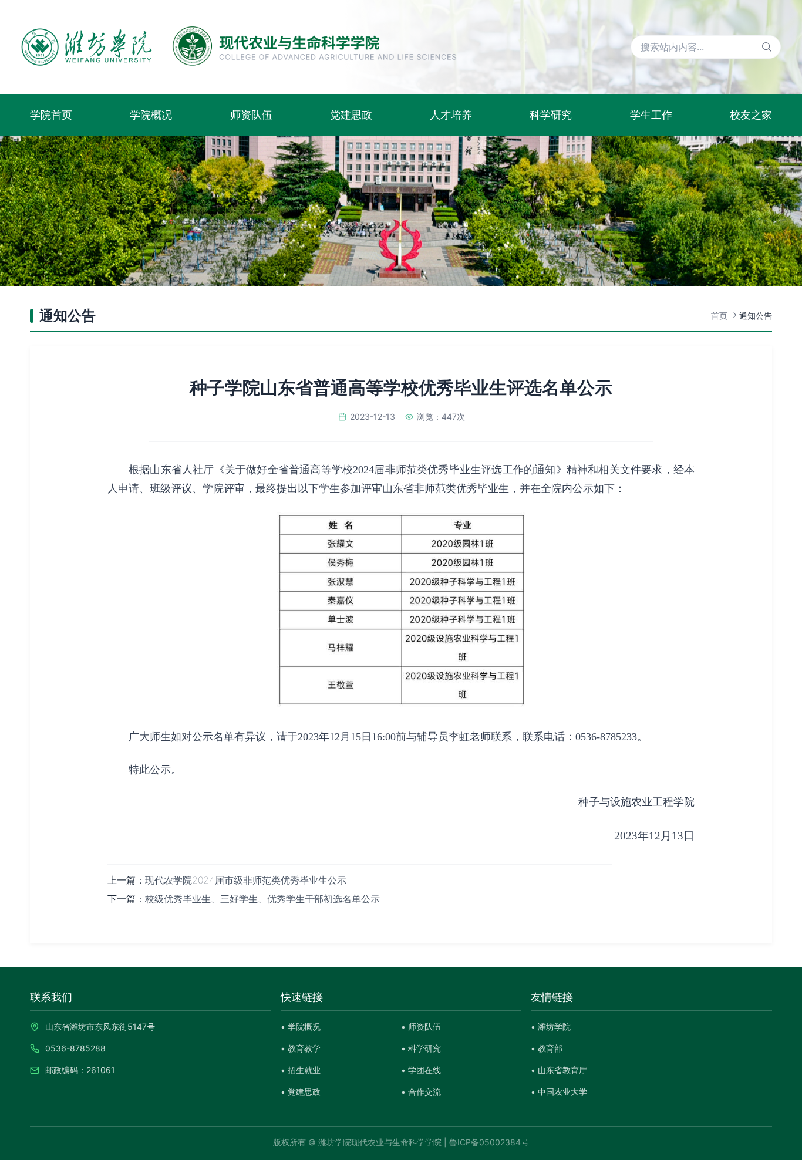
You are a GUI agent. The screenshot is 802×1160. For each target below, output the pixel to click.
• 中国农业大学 (559, 1092)
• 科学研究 (421, 1048)
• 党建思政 (301, 1092)
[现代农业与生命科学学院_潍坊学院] (239, 47)
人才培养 (451, 115)
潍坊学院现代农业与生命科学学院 (380, 1142)
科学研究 (551, 115)
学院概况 (151, 115)
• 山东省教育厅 (559, 1070)
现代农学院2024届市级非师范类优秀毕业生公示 (245, 880)
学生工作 (651, 115)
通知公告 (755, 316)
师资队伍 (251, 115)
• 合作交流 (421, 1092)
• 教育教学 (301, 1048)
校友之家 (751, 115)
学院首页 (51, 115)
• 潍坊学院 (551, 1026)
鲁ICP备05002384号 (489, 1142)
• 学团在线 (421, 1070)
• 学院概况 (301, 1026)
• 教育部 (546, 1048)
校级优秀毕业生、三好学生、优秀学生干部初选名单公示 (262, 899)
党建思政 (351, 115)
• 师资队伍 (421, 1026)
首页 (719, 316)
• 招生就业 (301, 1070)
